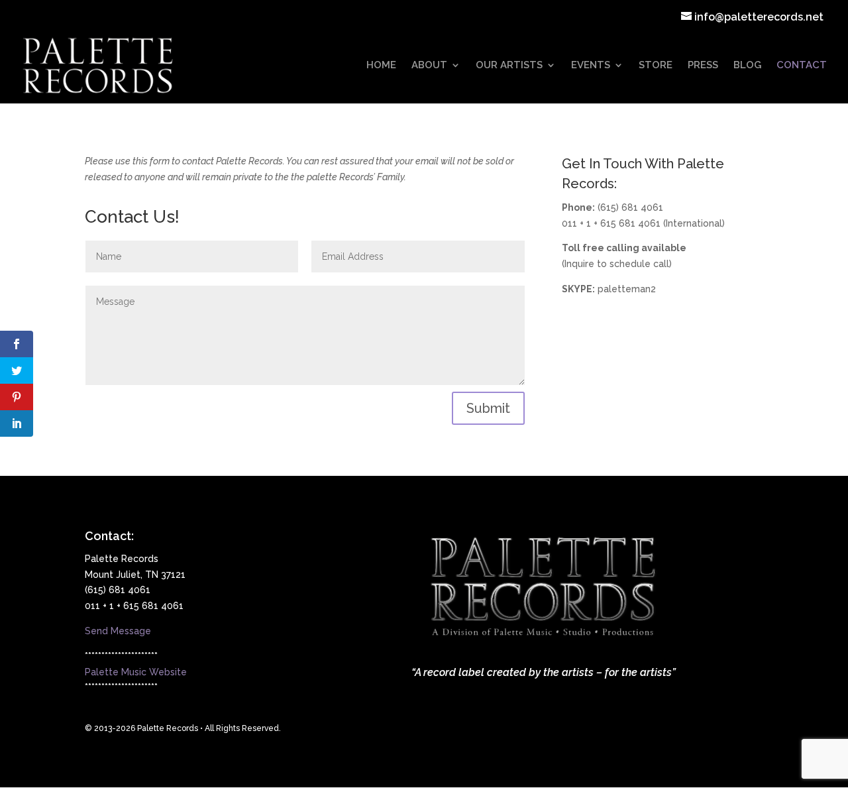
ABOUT (429, 65)
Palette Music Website (136, 672)
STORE (655, 65)
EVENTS (590, 65)
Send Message (118, 631)
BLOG (747, 65)
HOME (381, 65)
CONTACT (801, 65)
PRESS (703, 65)
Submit (488, 408)
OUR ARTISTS (509, 65)
